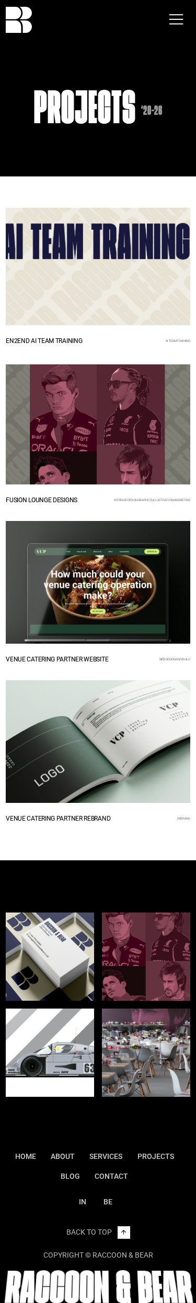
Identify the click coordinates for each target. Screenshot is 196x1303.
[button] (176, 19)
